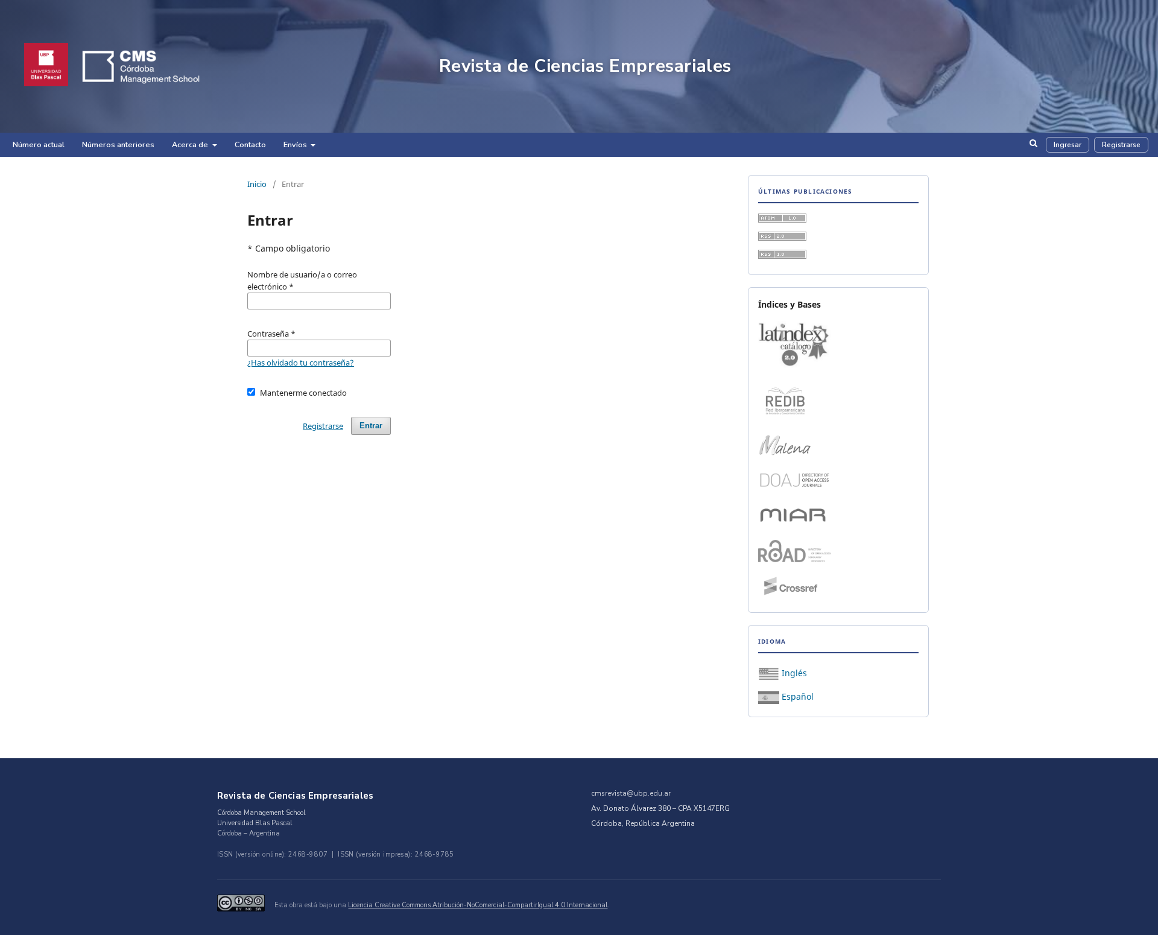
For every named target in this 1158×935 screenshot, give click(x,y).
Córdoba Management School (261, 812)
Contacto (250, 144)
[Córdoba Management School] (157, 66)
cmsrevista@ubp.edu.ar (631, 793)
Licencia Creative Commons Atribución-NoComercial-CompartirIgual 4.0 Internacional (477, 905)
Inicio (257, 184)
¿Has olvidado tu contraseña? (300, 362)
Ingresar (1067, 145)
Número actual (39, 144)
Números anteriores (118, 144)
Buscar (1033, 147)
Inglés (793, 673)
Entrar (370, 425)
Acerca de (191, 144)
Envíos (296, 144)
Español (796, 696)
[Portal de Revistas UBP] (46, 66)
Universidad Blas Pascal (255, 823)
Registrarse (1121, 145)
